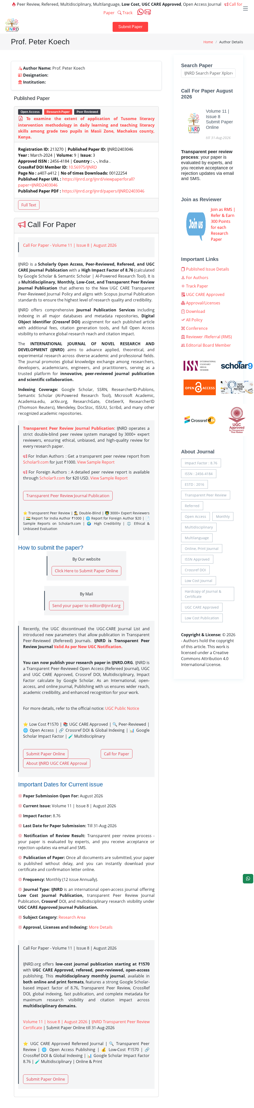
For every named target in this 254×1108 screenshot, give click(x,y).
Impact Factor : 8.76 (201, 463)
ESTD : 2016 (194, 484)
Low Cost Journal (198, 580)
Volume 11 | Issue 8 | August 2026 (55, 1021)
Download (195, 311)
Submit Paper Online (45, 754)
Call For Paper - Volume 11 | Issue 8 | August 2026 (70, 245)
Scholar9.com (36, 462)
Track (127, 12)
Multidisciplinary (199, 527)
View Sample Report (96, 462)
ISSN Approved (197, 559)
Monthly (223, 516)
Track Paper (196, 286)
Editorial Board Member (208, 345)
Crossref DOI (195, 570)
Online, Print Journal (202, 548)
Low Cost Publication (202, 618)
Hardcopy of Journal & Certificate (203, 594)
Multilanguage (197, 537)
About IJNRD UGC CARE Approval (56, 763)
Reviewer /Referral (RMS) (208, 336)
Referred (192, 505)
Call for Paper (116, 754)
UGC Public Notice (122, 708)
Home (208, 42)
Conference (196, 328)
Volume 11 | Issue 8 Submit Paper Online (219, 119)
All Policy (193, 320)
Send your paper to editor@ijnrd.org (86, 605)
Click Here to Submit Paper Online (86, 571)
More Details (101, 927)
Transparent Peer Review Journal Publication (67, 495)
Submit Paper (130, 27)
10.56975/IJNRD (82, 167)
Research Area (72, 917)
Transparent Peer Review (205, 495)
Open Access (195, 516)
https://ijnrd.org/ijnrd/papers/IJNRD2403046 (103, 191)
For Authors (196, 277)
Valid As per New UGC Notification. (88, 646)
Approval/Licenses (202, 303)
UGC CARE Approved (204, 294)
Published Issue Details (207, 269)
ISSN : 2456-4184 (199, 473)
